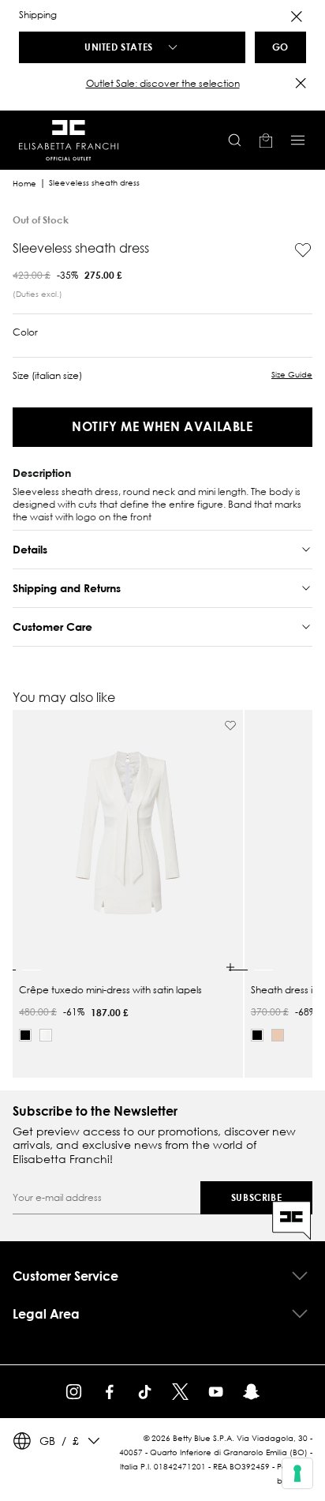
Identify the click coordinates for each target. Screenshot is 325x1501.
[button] (162, 84)
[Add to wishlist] (302, 250)
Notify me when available (162, 425)
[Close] (296, 16)
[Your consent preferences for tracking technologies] (297, 1473)
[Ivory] (45, 1035)
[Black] (25, 1035)
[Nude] (277, 1035)
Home (24, 184)
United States (118, 46)
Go (280, 46)
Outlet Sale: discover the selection (163, 83)
